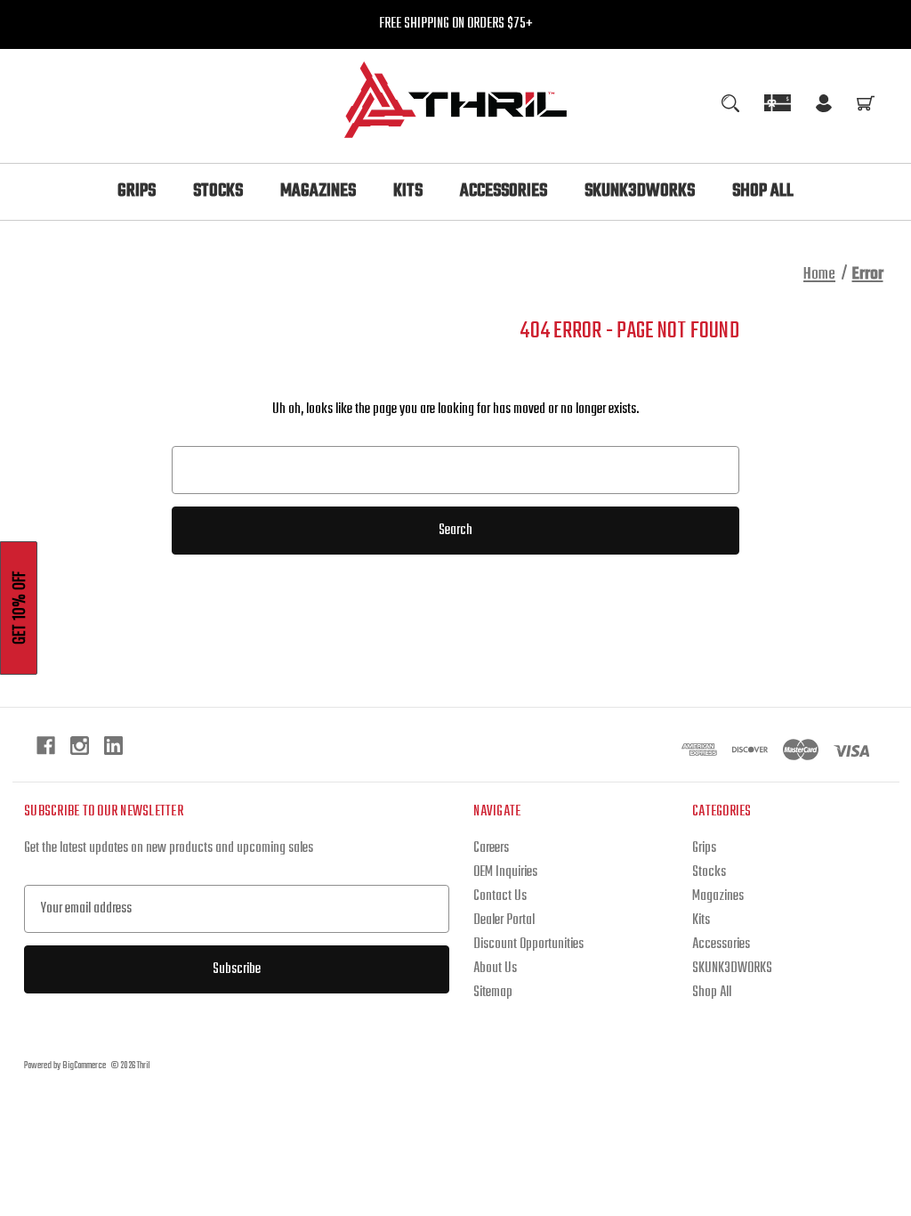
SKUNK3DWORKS (639, 191)
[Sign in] (823, 106)
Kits (408, 191)
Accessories (503, 191)
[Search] (730, 103)
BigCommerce (84, 1066)
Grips (136, 191)
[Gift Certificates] (777, 102)
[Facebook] (45, 745)
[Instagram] (79, 745)
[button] (18, 608)
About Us (495, 968)
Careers (491, 848)
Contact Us (500, 896)
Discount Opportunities (528, 944)
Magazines (318, 191)
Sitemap (492, 992)
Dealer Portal (504, 920)
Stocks (218, 191)
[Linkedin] (113, 745)
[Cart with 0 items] (865, 106)
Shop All (763, 191)
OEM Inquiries (505, 872)
